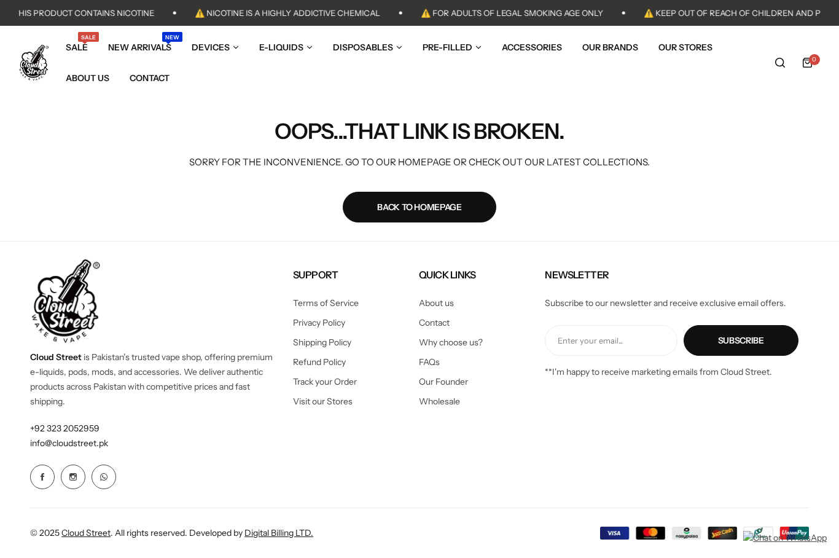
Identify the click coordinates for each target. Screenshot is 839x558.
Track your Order (325, 381)
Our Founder (443, 381)
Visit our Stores (323, 401)
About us (436, 302)
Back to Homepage (419, 207)
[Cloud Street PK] (33, 63)
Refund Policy (319, 361)
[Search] (780, 62)
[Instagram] (73, 477)
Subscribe (741, 340)
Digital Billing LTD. (278, 532)
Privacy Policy (319, 322)
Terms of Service (326, 302)
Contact (434, 322)
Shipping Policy (322, 342)
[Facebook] (42, 477)
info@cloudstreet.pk (69, 443)
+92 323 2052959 (65, 428)
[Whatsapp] (104, 477)
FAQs (429, 361)
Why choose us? (451, 342)
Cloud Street (86, 532)
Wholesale (439, 401)
